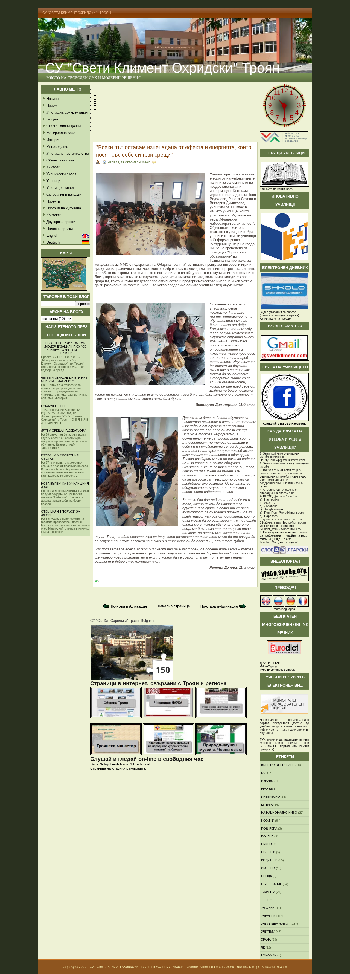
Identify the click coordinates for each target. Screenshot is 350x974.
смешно (268, 868)
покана (267, 836)
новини (267, 820)
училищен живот (275, 923)
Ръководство (57, 146)
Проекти (53, 201)
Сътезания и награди (63, 194)
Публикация (174, 966)
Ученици (53, 181)
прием (266, 844)
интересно (270, 796)
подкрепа (269, 828)
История (53, 140)
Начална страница (174, 606)
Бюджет (53, 119)
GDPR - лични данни (63, 126)
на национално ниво (279, 812)
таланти (268, 892)
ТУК (262, 739)
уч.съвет (268, 907)
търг (265, 899)
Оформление (197, 966)
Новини (52, 99)
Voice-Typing (268, 666)
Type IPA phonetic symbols (277, 669)
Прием (51, 105)
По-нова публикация (129, 606)
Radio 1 (126, 764)
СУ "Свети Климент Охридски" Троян (162, 67)
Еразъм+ (268, 788)
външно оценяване (277, 765)
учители (268, 931)
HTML (216, 966)
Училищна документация (67, 112)
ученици (268, 915)
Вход (157, 966)
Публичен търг (53, 405)
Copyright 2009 (75, 966)
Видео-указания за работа (278, 312)
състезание (271, 884)
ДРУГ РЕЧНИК (270, 663)
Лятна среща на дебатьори (63, 430)
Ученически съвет (61, 174)
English (52, 235)
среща (266, 876)
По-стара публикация (219, 606)
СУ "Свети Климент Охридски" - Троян (76, 13)
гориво (267, 780)
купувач (267, 804)
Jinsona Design (248, 966)
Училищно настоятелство (67, 153)
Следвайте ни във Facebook (284, 423)
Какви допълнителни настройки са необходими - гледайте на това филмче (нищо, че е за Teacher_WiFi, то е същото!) (283, 537)
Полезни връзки (59, 229)
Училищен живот (60, 188)
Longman (268, 955)
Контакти (53, 215)
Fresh (114, 764)
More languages (284, 609)
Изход (229, 966)
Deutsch (53, 242)
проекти (268, 852)
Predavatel (141, 764)
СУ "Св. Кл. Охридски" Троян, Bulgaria (122, 620)
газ (263, 772)
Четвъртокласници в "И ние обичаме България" (64, 379)
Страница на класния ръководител (119, 768)
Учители (53, 167)
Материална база (60, 133)
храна (266, 939)
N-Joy (104, 764)
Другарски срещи (60, 222)
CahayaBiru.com (274, 966)
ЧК (263, 947)
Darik (94, 764)
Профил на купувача (63, 208)
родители (269, 860)
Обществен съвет (61, 160)
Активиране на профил (275, 318)
